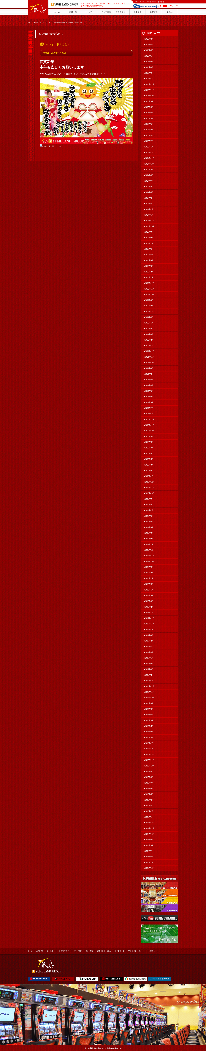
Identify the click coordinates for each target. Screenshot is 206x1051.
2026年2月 (149, 73)
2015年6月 (149, 789)
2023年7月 (149, 243)
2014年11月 (149, 828)
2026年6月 (149, 50)
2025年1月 (149, 147)
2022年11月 (149, 289)
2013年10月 (149, 868)
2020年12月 (149, 419)
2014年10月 (149, 834)
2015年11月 (149, 760)
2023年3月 (149, 266)
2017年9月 (149, 635)
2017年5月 (149, 658)
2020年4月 (149, 459)
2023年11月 (149, 221)
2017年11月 (149, 624)
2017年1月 (149, 681)
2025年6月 (149, 118)
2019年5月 (149, 522)
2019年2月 (149, 539)
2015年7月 (149, 783)
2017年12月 (149, 618)
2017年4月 (149, 664)
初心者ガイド (64, 951)
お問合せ (161, 2)
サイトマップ (139, 2)
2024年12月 (149, 153)
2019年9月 (149, 499)
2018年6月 (149, 584)
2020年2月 (149, 471)
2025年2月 (149, 141)
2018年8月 (149, 573)
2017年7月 (149, 647)
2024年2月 (149, 209)
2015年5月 (149, 794)
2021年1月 (149, 414)
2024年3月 (149, 204)
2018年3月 (149, 601)
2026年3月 (149, 67)
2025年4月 (149, 130)
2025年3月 (149, 135)
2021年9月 (149, 368)
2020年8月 (149, 442)
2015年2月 (149, 811)
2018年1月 (149, 612)
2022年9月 (149, 300)
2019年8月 (149, 505)
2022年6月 (149, 317)
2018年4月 (149, 595)
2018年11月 (149, 556)
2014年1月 (149, 862)
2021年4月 (149, 397)
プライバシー (151, 2)
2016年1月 (149, 749)
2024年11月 (149, 158)
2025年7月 (149, 113)
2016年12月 (149, 686)
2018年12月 (149, 550)
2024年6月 (149, 187)
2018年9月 (149, 567)
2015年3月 (149, 806)
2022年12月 (149, 283)
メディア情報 (77, 951)
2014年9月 (149, 840)
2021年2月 (149, 408)
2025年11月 (149, 90)
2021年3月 (149, 402)
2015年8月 (149, 777)
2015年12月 (149, 754)
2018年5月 (149, 590)
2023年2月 (149, 272)
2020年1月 (149, 476)
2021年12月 (149, 351)
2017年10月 (149, 630)
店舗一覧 (39, 951)
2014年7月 (149, 851)
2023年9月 (149, 232)
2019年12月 (149, 482)
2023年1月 (149, 277)
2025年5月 (149, 124)
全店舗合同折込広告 (60, 22)
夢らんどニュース (46, 22)
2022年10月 (149, 294)
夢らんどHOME (33, 22)
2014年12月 (149, 823)
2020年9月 (149, 436)
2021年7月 (149, 380)
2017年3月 (149, 669)
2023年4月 (149, 260)
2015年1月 (149, 817)
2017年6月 (149, 652)
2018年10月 (149, 561)
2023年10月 (149, 226)
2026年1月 (149, 79)
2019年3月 (149, 533)
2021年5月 (149, 391)
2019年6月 (149, 516)
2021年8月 (149, 374)
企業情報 (100, 951)
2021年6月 (149, 385)
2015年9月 (149, 772)
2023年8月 (149, 238)
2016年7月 (149, 715)
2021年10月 (149, 363)
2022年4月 (149, 329)
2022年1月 (149, 346)
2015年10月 (149, 766)
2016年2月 (149, 743)
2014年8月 (149, 845)
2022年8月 (149, 306)
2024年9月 (149, 169)
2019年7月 (149, 510)
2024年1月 (149, 215)
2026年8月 (149, 39)
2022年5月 (149, 323)
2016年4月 (149, 732)
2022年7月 (149, 311)
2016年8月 (149, 709)
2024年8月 (149, 175)
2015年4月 (149, 800)
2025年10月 (149, 96)
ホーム (30, 951)
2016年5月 (149, 726)
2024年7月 (149, 181)
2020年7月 (149, 448)
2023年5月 (149, 255)
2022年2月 (149, 340)
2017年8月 (149, 641)
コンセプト (51, 951)
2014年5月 (149, 857)
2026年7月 (149, 45)
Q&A (109, 951)
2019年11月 (149, 487)
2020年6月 (149, 454)
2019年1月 (149, 544)
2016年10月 (149, 698)
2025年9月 (149, 101)
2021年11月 (149, 357)
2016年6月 (149, 720)
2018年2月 (149, 607)
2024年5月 (149, 192)
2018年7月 (149, 578)
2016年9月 (149, 703)
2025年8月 (149, 107)
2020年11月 (149, 425)
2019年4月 (149, 527)
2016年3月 (149, 737)
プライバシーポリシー (136, 951)
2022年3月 (149, 334)
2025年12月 (149, 84)
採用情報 (89, 951)
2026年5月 (149, 56)
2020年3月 (149, 465)
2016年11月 (149, 692)
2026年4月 (149, 62)
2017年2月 (149, 675)
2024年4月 (149, 198)
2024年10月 (149, 164)
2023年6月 (149, 249)
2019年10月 (149, 493)
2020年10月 (149, 431)
